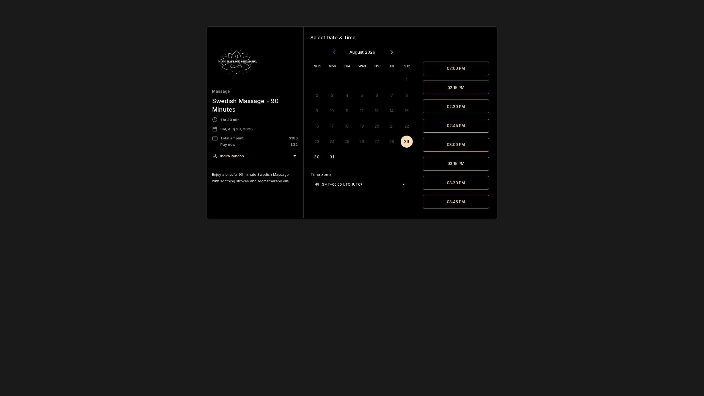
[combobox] (255, 155)
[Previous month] (334, 52)
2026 (370, 52)
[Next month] (391, 52)
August (357, 52)
